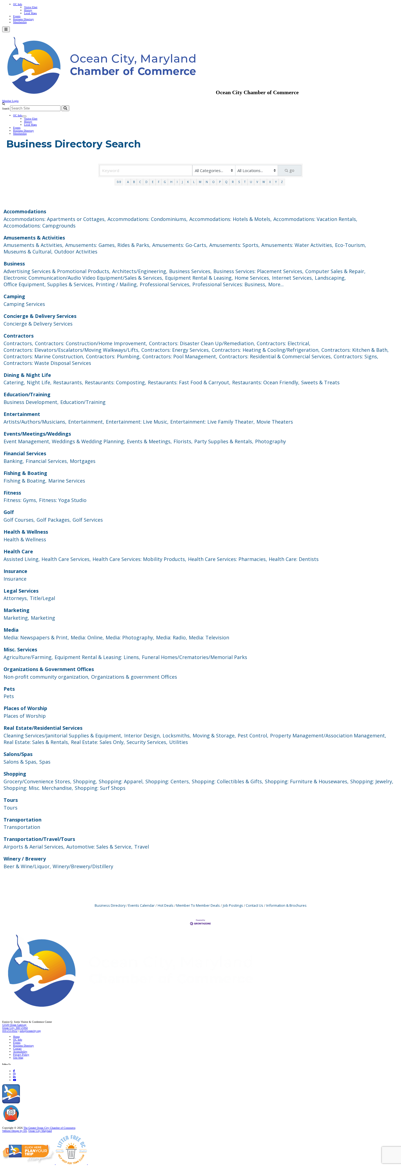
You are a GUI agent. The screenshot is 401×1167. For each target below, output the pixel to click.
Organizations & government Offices (134, 676)
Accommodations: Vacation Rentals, (315, 219)
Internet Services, (292, 277)
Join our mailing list (31, 1122)
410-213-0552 (9, 1030)
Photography (270, 441)
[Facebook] (14, 1071)
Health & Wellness (26, 531)
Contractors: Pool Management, (179, 356)
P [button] (220, 182)
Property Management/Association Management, (328, 735)
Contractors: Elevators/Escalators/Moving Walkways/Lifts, (72, 350)
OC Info (17, 4)
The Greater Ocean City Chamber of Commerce (49, 1127)
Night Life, (39, 382)
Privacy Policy (21, 1054)
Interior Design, (142, 735)
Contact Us (254, 905)
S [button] (239, 182)
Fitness (12, 492)
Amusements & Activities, (34, 245)
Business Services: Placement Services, (258, 271)
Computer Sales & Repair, (335, 271)
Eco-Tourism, (350, 245)
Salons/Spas (18, 754)
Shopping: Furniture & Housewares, (307, 781)
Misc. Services (20, 649)
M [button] (200, 182)
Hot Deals (165, 905)
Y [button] (276, 182)
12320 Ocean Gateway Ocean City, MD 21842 (15, 1026)
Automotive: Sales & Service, (99, 846)
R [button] (233, 182)
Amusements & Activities (34, 237)
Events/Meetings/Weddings (37, 433)
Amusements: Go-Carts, (180, 245)
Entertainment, (86, 421)
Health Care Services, (66, 559)
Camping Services (24, 304)
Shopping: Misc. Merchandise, (38, 788)
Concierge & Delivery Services (40, 316)
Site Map (18, 1057)
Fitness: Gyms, (20, 500)
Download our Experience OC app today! (42, 1102)
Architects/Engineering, (139, 271)
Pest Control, (253, 735)
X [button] (270, 182)
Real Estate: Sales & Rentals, (36, 742)
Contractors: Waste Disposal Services (47, 363)
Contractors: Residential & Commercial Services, (275, 356)
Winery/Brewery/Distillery (83, 866)
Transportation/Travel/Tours (39, 839)
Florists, (183, 441)
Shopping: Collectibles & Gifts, (227, 781)
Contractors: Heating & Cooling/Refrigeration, (266, 350)
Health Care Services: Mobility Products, (139, 559)
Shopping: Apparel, (121, 781)
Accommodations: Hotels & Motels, (230, 219)
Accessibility (20, 1051)
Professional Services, (165, 284)
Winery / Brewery (25, 858)
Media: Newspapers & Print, (36, 637)
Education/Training (27, 394)
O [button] (213, 182)
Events (16, 16)
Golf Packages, (54, 519)
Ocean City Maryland (40, 1130)
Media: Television (209, 637)
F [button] (158, 182)
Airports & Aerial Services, (34, 846)
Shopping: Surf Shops (100, 788)
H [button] (171, 182)
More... (276, 284)
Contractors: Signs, (356, 356)
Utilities (178, 742)
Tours (11, 800)
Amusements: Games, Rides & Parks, (108, 245)
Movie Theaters (274, 421)
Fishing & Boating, (25, 480)
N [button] (207, 182)
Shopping (15, 773)
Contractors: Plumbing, (113, 356)
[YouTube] (14, 1080)
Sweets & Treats (320, 382)
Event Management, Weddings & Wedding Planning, (64, 441)
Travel (141, 846)
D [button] (146, 182)
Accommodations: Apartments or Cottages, (55, 219)
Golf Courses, (19, 519)
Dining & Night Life (27, 375)
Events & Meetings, (149, 441)
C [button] (140, 182)
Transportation (22, 819)
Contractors (19, 335)
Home (16, 1036)
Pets (9, 689)
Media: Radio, (171, 637)
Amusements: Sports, (234, 245)
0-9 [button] (119, 182)
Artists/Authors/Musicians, (35, 421)
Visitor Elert (30, 7)
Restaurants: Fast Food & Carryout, (189, 382)
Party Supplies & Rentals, (223, 441)
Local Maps (30, 13)
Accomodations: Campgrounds (40, 225)
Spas (44, 761)
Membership (20, 22)
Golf (9, 512)
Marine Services (66, 480)
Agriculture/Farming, (28, 657)
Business (14, 263)
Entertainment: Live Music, (137, 421)
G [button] (165, 182)
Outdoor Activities (75, 251)
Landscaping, (330, 277)
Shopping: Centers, (167, 781)
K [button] (188, 182)
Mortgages (82, 461)
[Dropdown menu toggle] (24, 116)
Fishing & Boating (25, 473)
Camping (14, 296)
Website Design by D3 (14, 1130)
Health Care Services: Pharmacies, (227, 559)
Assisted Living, (22, 559)
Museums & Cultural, (28, 251)
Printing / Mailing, (117, 284)
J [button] (182, 182)
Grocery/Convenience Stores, (37, 781)
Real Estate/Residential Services (43, 728)
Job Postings (233, 905)
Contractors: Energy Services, (175, 350)
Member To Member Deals (198, 905)
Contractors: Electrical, (283, 343)
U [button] (251, 182)
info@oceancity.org (30, 1030)
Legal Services (21, 590)
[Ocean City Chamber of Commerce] (109, 92)
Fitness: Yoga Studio (62, 500)
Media (11, 630)
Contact (17, 1048)
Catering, (14, 382)
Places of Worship (25, 708)
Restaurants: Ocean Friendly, (266, 382)
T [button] (245, 182)
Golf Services (88, 519)
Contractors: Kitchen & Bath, (355, 350)
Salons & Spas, (21, 761)
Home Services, (252, 277)
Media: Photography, (130, 637)
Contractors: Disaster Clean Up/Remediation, (202, 343)
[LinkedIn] (14, 1077)
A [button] (128, 182)
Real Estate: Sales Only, (98, 742)
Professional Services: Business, (229, 284)
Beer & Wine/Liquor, (27, 866)
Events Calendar (141, 905)
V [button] (257, 182)
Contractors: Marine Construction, (44, 356)
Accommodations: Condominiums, (147, 219)
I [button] (177, 182)
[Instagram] (14, 1074)
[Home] (142, 1010)
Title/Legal (42, 598)
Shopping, (85, 781)
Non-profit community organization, (46, 676)
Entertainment (22, 414)
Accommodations (25, 211)
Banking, (14, 461)
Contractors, (18, 343)
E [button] (153, 182)
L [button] (193, 182)
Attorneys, (16, 598)
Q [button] (226, 182)
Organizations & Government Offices (49, 669)
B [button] (134, 182)
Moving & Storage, (214, 735)
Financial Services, (47, 461)
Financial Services (25, 453)
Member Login (10, 100)
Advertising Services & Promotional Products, (57, 271)
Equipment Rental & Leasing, (199, 277)
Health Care (18, 551)
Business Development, (31, 402)
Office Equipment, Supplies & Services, (49, 284)
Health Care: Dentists (294, 559)
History (28, 10)
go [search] (291, 170)
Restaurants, (68, 382)
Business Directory (23, 19)
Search (5, 108)
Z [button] (282, 182)
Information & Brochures (286, 905)
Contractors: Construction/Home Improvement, (91, 343)
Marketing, (16, 617)
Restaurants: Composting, (115, 382)
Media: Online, (87, 637)
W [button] (263, 182)
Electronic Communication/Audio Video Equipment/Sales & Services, (83, 277)
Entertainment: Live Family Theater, (212, 421)
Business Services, (190, 271)
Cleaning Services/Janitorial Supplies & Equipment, (63, 735)
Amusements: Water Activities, (297, 245)
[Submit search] (65, 108)
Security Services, (147, 742)
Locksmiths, (177, 735)
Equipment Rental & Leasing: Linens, (97, 657)
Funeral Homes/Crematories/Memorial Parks (194, 657)
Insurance (15, 571)
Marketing (16, 610)
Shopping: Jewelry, (371, 781)
